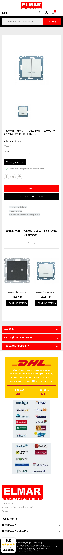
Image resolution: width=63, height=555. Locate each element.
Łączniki (9, 329)
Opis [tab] (31, 188)
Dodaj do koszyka (14, 162)
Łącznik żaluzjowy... (17, 292)
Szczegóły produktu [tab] (31, 197)
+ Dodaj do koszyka (17, 303)
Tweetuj (13, 176)
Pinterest (19, 176)
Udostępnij (6, 176)
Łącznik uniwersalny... (46, 292)
